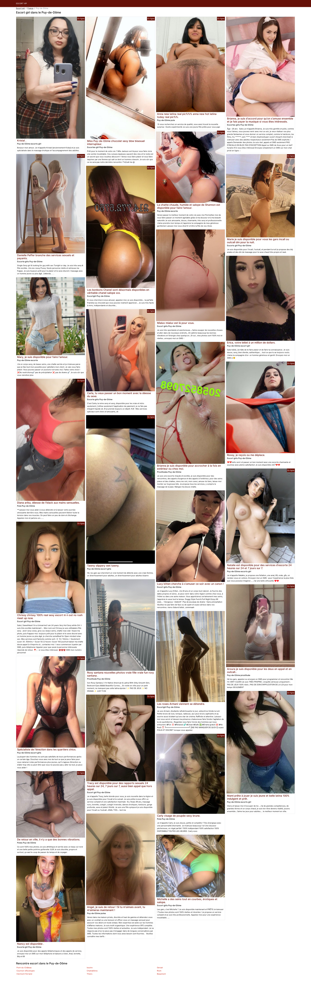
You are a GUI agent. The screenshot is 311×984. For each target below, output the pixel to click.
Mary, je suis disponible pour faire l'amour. (42, 357)
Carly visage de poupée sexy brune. (178, 815)
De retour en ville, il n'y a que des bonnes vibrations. (48, 839)
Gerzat (160, 967)
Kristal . (21, 140)
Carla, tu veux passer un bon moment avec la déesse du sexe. (119, 395)
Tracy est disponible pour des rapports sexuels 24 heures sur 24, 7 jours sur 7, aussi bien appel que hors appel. (119, 786)
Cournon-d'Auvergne (26, 971)
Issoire (90, 967)
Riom (159, 971)
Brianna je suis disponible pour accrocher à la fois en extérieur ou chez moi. (189, 467)
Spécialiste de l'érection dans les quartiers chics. (46, 749)
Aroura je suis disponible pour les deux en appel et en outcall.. (259, 670)
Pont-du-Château (24, 967)
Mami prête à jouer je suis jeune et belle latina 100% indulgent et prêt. (258, 797)
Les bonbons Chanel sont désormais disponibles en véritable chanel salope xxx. (118, 291)
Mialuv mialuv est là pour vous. (175, 322)
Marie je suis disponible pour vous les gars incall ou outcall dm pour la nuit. (258, 241)
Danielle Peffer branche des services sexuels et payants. (45, 257)
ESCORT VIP (21, 3)
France (30, 8)
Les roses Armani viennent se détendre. (181, 703)
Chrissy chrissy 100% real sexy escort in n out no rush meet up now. (50, 617)
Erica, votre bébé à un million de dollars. (251, 342)
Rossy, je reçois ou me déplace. (246, 455)
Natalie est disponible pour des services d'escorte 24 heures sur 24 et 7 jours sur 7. (259, 567)
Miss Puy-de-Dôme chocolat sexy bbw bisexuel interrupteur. (116, 142)
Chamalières (92, 971)
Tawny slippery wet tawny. (103, 565)
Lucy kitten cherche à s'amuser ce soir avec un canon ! (190, 583)
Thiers (89, 974)
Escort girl (20, 8)
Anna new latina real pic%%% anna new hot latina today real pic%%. (186, 115)
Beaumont (161, 974)
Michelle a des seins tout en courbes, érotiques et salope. (187, 901)
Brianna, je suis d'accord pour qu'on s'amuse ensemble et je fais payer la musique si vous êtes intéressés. (260, 120)
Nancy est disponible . (30, 943)
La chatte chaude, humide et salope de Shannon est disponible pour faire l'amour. (188, 206)
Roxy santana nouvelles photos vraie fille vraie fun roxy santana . (120, 674)
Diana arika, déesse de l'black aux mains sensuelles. (48, 502)
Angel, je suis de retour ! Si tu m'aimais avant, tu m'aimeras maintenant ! (116, 909)
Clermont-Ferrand (24, 974)
